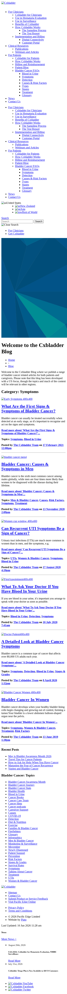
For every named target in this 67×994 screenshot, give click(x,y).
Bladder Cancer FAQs (27, 70)
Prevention (14, 856)
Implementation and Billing (30, 36)
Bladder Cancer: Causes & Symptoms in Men (25, 466)
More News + (8, 939)
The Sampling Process (34, 30)
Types (25, 86)
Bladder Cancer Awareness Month (27, 781)
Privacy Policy (16, 907)
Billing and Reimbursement (30, 64)
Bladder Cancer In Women (25, 699)
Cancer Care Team (18, 800)
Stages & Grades (17, 862)
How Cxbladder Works (27, 27)
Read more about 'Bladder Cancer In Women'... (29, 722)
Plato (23, 919)
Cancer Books (16, 797)
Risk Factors (56, 500)
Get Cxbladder (16, 233)
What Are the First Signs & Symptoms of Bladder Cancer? (28, 408)
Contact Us (14, 101)
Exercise (13, 825)
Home (11, 359)
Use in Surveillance (25, 21)
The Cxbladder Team (25, 445)
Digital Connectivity (33, 39)
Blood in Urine (30, 73)
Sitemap (12, 892)
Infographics (15, 837)
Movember (14, 846)
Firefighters (14, 831)
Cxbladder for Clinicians (28, 14)
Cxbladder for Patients (27, 58)
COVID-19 (14, 815)
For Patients (14, 55)
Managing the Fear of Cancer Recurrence (30, 765)
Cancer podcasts (17, 806)
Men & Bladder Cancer (24, 500)
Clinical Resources (18, 45)
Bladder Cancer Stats (19, 788)
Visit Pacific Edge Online (22, 901)
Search (5, 218)
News (11, 98)
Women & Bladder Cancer (33, 558)
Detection (27, 79)
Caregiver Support (18, 809)
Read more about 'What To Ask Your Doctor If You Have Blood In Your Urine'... (31, 609)
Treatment (27, 92)
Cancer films (15, 803)
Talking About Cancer (20, 871)
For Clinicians (16, 11)
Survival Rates (16, 865)
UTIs (13, 558)
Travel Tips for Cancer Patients (25, 759)
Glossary (27, 95)
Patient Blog (22, 67)
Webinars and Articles (27, 52)
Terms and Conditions (20, 910)
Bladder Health (16, 791)
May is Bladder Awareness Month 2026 (29, 756)
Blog (11, 366)
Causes (43, 500)
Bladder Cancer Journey (21, 784)
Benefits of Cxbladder (27, 24)
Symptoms (28, 76)
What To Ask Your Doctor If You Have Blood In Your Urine (29, 588)
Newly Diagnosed (18, 849)
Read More (14, 960)
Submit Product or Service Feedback (28, 898)
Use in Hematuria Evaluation (31, 17)
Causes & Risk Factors (34, 82)
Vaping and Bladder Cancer (23, 768)
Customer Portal (31, 42)
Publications (21, 48)
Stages (25, 89)
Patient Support (16, 853)
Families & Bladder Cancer (23, 828)
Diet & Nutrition (17, 822)
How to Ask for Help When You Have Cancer (33, 762)
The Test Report (31, 33)
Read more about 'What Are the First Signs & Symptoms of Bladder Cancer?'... (28, 432)
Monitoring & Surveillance (22, 843)
